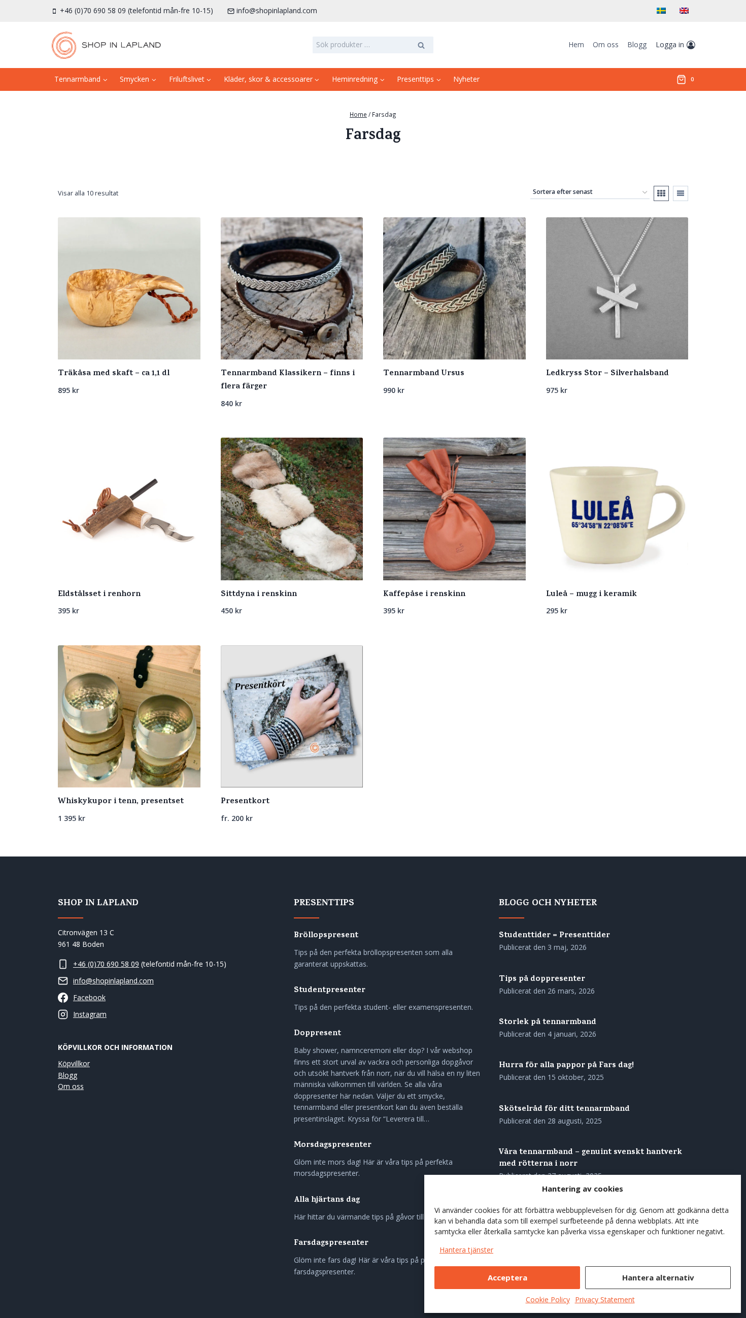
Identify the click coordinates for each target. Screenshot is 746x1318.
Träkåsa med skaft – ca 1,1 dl (113, 373)
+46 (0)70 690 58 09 (106, 964)
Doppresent (317, 1034)
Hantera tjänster (466, 1250)
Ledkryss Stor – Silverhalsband (607, 373)
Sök (422, 46)
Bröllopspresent (326, 936)
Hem (576, 44)
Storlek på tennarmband (547, 1023)
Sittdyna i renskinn (259, 594)
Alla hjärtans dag (327, 1200)
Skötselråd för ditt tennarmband (564, 1109)
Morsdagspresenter (332, 1145)
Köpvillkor (74, 1063)
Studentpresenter (329, 991)
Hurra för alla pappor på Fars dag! (566, 1066)
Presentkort (245, 801)
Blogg (637, 44)
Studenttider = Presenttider (554, 936)
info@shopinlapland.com (113, 980)
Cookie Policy (548, 1299)
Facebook (89, 997)
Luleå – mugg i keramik (591, 594)
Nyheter (466, 79)
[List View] (680, 193)
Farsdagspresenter (331, 1243)
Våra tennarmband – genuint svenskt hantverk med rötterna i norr (590, 1158)
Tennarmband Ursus (423, 373)
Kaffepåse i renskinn (424, 594)
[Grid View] (661, 193)
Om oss (606, 44)
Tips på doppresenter (542, 979)
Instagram (90, 1014)
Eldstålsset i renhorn (99, 594)
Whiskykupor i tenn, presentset (121, 801)
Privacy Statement (605, 1299)
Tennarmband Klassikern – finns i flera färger (288, 380)
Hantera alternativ (658, 1277)
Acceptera (507, 1277)
